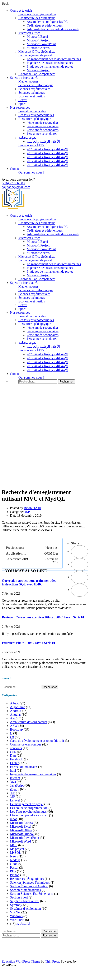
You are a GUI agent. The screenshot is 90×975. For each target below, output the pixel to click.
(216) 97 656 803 (13, 183)
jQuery (14, 789)
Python (14, 875)
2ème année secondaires (42, 130)
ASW (14, 725)
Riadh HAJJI (32, 508)
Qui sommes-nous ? (31, 172)
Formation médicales (32, 111)
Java (13, 781)
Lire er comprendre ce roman (29, 815)
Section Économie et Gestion (29, 886)
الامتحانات (23, 923)
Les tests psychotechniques (36, 115)
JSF (12, 793)
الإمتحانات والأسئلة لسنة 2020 (47, 149)
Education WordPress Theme (21, 961)
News (14, 856)
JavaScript (17, 785)
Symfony (16, 905)
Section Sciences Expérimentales (31, 893)
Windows (16, 916)
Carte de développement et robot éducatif (37, 740)
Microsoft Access (38, 48)
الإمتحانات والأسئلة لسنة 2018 (47, 157)
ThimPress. (52, 961)
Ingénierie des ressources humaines (50, 62)
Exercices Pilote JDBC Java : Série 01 (28, 643)
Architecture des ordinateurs (36, 18)
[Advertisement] (45, 442)
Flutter (14, 763)
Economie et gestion (31, 96)
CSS (13, 752)
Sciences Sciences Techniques (30, 882)
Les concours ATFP (31, 145)
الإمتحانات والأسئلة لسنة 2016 (47, 165)
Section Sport (19, 897)
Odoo (14, 864)
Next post (52, 547)
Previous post (15, 547)
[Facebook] (79, 551)
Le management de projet (35, 55)
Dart (13, 755)
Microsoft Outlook (22, 834)
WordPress (17, 920)
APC (13, 718)
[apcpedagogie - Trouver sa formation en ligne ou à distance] (13, 208)
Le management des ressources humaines (54, 59)
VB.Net (15, 912)
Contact (15, 168)
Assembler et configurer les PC (47, 21)
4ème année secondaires (42, 122)
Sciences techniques (31, 92)
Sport (21, 104)
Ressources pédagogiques (35, 118)
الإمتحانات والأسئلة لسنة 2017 (47, 161)
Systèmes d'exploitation (25, 908)
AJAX (14, 703)
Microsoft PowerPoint (41, 44)
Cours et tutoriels (21, 10)
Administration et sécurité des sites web (53, 29)
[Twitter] (79, 564)
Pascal (14, 867)
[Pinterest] (79, 577)
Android (15, 711)
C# (12, 737)
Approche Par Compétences (36, 74)
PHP (13, 871)
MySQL (15, 852)
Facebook (16, 759)
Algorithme (17, 707)
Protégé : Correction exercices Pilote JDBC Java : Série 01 (43, 617)
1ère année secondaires (42, 133)
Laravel (15, 800)
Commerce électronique (25, 744)
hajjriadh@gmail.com (16, 187)
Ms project (17, 849)
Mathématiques (28, 81)
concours (16, 748)
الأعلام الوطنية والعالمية (43, 141)
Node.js (15, 860)
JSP (27, 512)
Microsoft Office (29, 33)
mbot (13, 819)
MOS (13, 845)
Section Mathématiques (25, 890)
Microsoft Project (38, 40)
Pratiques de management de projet (50, 66)
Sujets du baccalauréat (24, 77)
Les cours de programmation (37, 14)
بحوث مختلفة (27, 137)
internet (15, 778)
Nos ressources (20, 107)
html (13, 770)
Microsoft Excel (37, 36)
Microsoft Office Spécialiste (36, 51)
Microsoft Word (20, 841)
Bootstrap (16, 729)
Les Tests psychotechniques (28, 811)
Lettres (22, 100)
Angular (15, 714)
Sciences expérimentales (34, 89)
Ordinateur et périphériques (45, 25)
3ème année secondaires (42, 126)
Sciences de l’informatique (35, 85)
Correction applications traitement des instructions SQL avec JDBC (29, 582)
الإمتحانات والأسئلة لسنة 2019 (47, 153)
